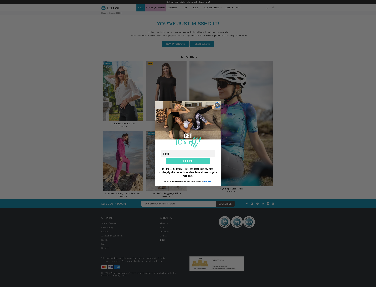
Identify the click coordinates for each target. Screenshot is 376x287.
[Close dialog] (217, 105)
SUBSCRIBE (188, 161)
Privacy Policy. (207, 182)
